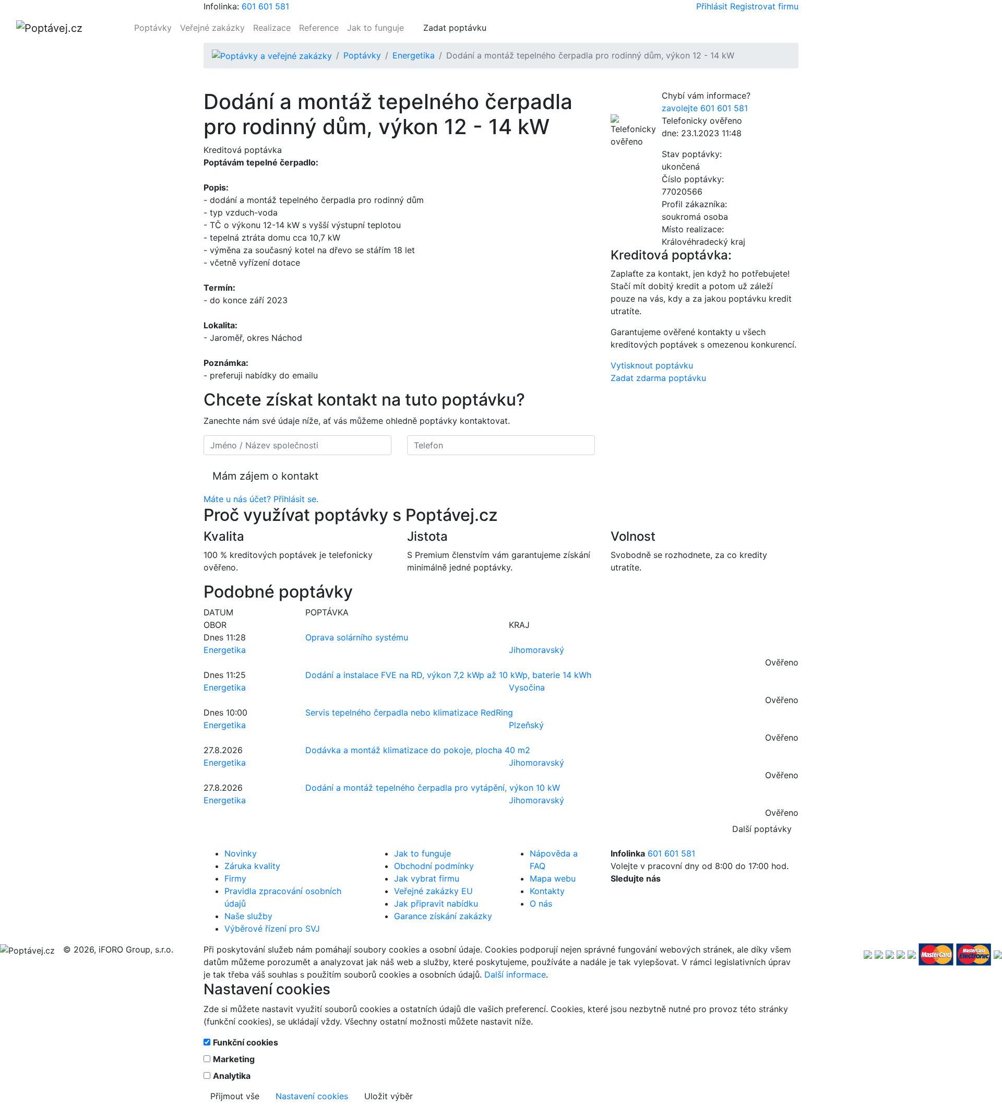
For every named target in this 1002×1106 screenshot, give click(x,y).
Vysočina (527, 687)
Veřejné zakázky (212, 27)
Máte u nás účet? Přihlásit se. (261, 499)
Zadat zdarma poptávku (658, 378)
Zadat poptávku (454, 27)
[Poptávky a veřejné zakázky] (272, 55)
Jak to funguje (375, 27)
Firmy (235, 878)
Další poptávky (762, 829)
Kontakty (547, 891)
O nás (541, 903)
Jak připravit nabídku (436, 903)
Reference (319, 27)
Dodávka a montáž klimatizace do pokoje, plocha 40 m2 (417, 750)
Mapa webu (553, 878)
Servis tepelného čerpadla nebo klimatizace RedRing (409, 712)
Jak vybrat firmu (426, 878)
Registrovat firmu (764, 6)
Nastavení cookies (312, 1096)
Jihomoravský (536, 650)
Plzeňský (526, 725)
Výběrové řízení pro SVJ (272, 928)
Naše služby (248, 916)
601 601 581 (265, 6)
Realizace (272, 27)
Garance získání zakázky (443, 916)
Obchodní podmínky (434, 866)
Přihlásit (711, 6)
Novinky (240, 853)
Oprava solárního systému (356, 637)
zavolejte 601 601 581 (705, 108)
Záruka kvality (252, 866)
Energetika (413, 55)
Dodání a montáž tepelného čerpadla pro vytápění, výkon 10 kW (432, 787)
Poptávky (153, 27)
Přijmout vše (234, 1096)
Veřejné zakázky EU (433, 891)
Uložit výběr (388, 1096)
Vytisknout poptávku (652, 365)
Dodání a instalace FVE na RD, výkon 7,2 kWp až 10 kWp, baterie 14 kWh (448, 675)
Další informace (515, 974)
